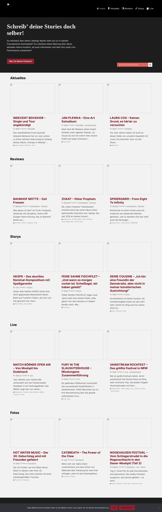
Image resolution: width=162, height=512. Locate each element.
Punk (35, 223)
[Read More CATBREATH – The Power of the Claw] (81, 433)
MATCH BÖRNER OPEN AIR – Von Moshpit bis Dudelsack (32, 368)
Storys (15, 237)
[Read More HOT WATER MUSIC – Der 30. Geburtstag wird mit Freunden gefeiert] (32, 433)
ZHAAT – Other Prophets (79, 199)
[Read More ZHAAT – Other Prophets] (81, 179)
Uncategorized (90, 125)
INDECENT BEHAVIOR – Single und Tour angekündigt (29, 121)
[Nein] (159, 507)
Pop (64, 142)
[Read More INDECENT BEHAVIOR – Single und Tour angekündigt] (32, 98)
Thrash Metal (114, 391)
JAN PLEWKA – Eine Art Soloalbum (78, 119)
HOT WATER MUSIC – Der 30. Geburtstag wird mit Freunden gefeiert (30, 456)
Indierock (119, 483)
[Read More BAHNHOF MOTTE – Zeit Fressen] (32, 179)
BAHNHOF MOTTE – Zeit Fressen (30, 200)
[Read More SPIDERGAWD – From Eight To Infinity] (129, 179)
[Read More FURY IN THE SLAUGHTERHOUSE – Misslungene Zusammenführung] (81, 345)
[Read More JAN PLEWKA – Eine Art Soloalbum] (81, 98)
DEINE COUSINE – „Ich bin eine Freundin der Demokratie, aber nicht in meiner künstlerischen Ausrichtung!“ (128, 283)
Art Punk (18, 223)
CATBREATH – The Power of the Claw (81, 454)
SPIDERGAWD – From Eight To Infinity (128, 200)
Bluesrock (115, 145)
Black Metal (19, 304)
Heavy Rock (125, 223)
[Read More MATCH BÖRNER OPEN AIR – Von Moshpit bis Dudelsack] (32, 345)
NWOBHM (134, 223)
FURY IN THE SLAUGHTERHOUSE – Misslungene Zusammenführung (77, 370)
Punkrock (28, 145)
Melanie (115, 467)
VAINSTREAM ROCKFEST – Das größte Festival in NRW (129, 366)
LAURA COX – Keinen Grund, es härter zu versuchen (124, 121)
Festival (25, 392)
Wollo (18, 129)
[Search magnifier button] (150, 65)
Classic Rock (116, 223)
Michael (19, 206)
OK (114, 507)
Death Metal (28, 304)
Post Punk (18, 480)
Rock (33, 145)
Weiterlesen (127, 507)
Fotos (14, 413)
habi (65, 460)
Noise (23, 223)
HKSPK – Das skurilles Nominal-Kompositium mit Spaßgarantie (31, 280)
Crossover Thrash (69, 476)
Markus (18, 375)
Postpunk (30, 223)
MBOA (41, 392)
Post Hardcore (87, 219)
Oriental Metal (76, 219)
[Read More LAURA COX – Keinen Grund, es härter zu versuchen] (129, 98)
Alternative (18, 392)
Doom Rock (67, 219)
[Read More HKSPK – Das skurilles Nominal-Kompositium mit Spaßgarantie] (32, 257)
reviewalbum (35, 206)
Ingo (17, 287)
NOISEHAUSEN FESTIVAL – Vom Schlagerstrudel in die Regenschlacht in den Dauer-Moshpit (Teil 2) (129, 458)
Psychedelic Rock (68, 221)
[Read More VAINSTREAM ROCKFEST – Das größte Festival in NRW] (129, 345)
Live (13, 325)
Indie (113, 483)
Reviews (17, 159)
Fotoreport (32, 463)
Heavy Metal (19, 145)
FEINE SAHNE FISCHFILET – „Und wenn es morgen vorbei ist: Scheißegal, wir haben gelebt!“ (81, 282)
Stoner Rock (79, 221)
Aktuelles (18, 78)
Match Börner (34, 392)
